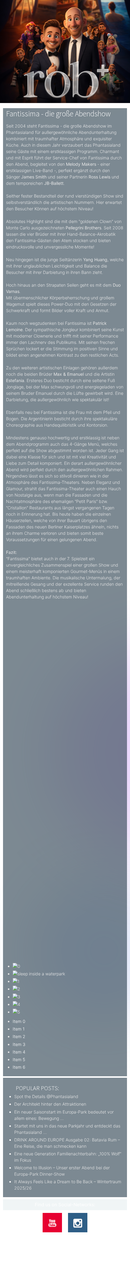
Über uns (22, 1238)
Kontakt (41, 1238)
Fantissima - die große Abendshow (58, 113)
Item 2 (19, 1036)
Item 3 (19, 1044)
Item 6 (19, 1067)
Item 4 (19, 1051)
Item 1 (18, 1028)
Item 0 (19, 1021)
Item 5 (19, 1059)
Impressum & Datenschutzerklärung (84, 1238)
